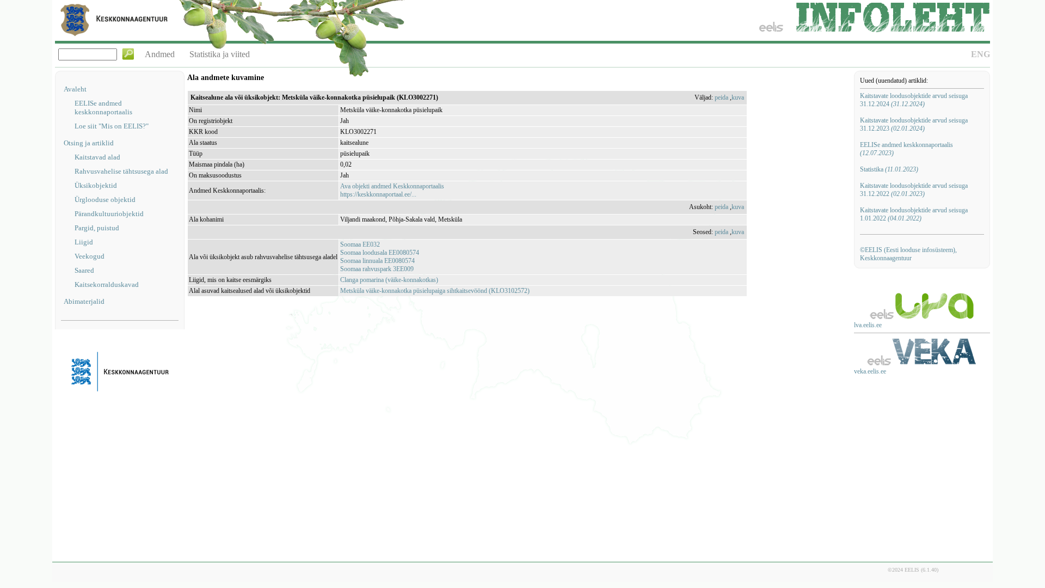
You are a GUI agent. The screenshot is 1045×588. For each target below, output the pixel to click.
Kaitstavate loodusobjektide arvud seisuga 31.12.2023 (914, 124)
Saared (84, 270)
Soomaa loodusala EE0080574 (379, 252)
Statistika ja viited (219, 54)
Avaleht (75, 89)
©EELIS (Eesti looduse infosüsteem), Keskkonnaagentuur (908, 254)
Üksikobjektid (96, 185)
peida (721, 97)
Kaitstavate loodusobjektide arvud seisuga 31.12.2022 (914, 190)
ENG (980, 54)
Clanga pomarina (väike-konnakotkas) (389, 280)
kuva (738, 97)
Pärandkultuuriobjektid (109, 214)
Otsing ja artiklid (89, 143)
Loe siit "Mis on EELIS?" (112, 126)
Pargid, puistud (97, 228)
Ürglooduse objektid (105, 199)
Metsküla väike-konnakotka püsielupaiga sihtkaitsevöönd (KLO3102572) (435, 291)
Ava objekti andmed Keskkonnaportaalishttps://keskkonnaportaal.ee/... (392, 190)
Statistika (889, 169)
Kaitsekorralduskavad (107, 284)
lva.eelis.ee (868, 325)
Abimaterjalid (84, 301)
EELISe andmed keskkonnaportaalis (103, 107)
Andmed (160, 54)
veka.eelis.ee (870, 371)
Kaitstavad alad (97, 157)
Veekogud (89, 256)
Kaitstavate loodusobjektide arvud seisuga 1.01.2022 (914, 214)
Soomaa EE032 (360, 244)
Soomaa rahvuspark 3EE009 (377, 269)
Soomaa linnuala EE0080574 (377, 261)
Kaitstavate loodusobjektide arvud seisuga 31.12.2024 (914, 100)
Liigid (84, 242)
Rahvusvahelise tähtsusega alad (121, 171)
